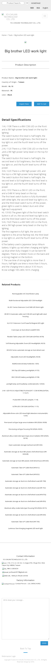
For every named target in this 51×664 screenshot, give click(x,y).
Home (4, 35)
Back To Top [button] (25, 648)
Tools (10, 35)
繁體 (32, 8)
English (45, 8)
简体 (38, 8)
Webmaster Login (9, 656)
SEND (44, 643)
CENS (32, 662)
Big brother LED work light (24, 35)
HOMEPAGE (35, 3)
